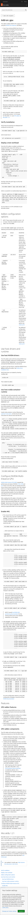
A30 (2, 485)
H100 (18, 484)
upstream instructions (6, 413)
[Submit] (26, 10)
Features (5, 703)
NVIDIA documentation (8, 698)
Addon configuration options (8, 874)
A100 (22, 484)
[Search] (22, 1)
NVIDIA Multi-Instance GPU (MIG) (9, 482)
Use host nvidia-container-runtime (10, 881)
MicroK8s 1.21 (7, 833)
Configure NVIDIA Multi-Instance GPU (10, 883)
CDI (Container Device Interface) (13, 768)
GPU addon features (8, 707)
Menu (25, 1)
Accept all (21, 911)
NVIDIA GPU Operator (11, 25)
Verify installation (8, 122)
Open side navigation (8, 15)
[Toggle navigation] (26, 5)
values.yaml (21, 324)
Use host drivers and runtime (8, 877)
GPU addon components (10, 729)
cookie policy (5, 907)
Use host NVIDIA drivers (10, 355)
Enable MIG (5, 511)
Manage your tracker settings (9, 911)
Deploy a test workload (10, 143)
